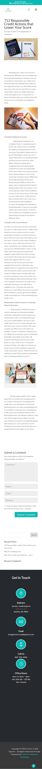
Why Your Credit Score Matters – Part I (18, 555)
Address (21, 603)
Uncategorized (23, 32)
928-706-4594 (21, 2)
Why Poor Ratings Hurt (12, 552)
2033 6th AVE (21, 609)
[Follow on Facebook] (33, 766)
